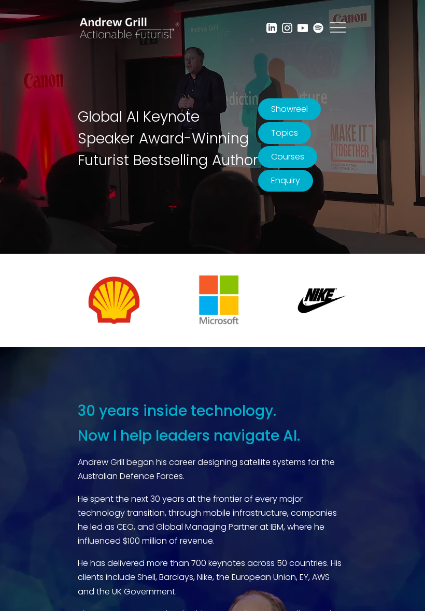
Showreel (289, 109)
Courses (287, 157)
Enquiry (285, 180)
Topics (284, 133)
